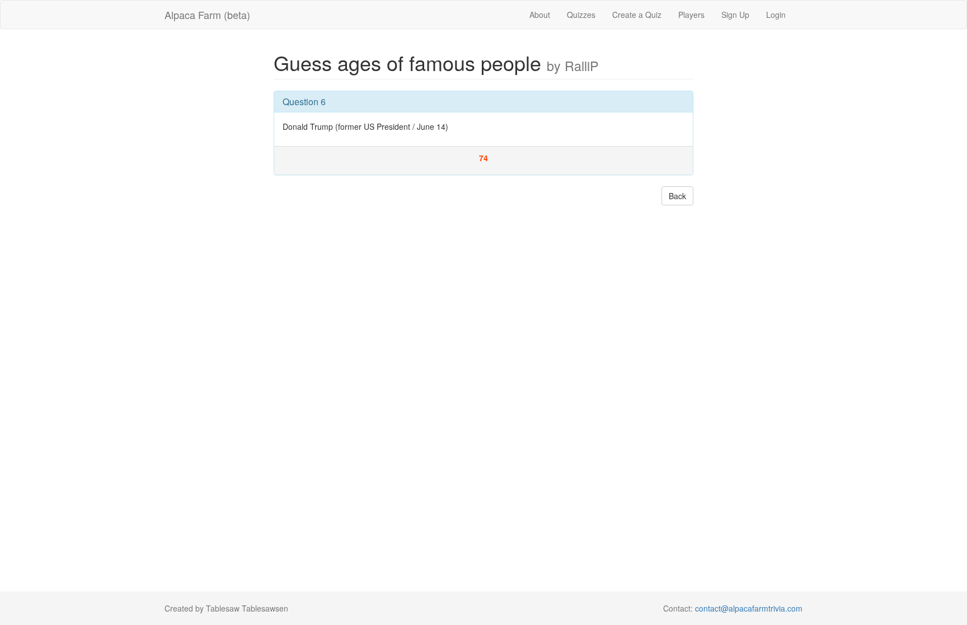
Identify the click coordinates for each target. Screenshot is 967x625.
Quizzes (581, 14)
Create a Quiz (636, 14)
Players (691, 14)
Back (677, 195)
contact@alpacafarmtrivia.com (748, 608)
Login (776, 14)
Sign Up (735, 14)
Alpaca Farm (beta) (207, 14)
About (539, 14)
